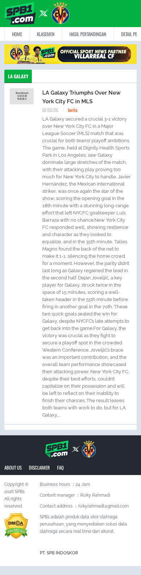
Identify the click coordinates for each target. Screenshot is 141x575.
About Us (13, 467)
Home (17, 34)
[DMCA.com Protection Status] (16, 525)
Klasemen (46, 34)
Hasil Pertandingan (87, 34)
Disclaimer (39, 467)
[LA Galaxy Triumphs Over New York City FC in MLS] (22, 96)
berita (72, 110)
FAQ (60, 467)
